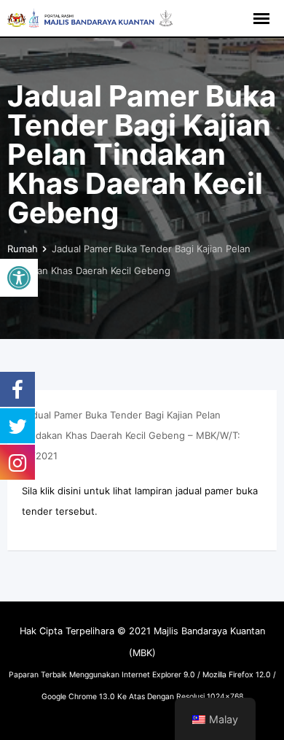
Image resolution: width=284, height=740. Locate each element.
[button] (19, 278)
